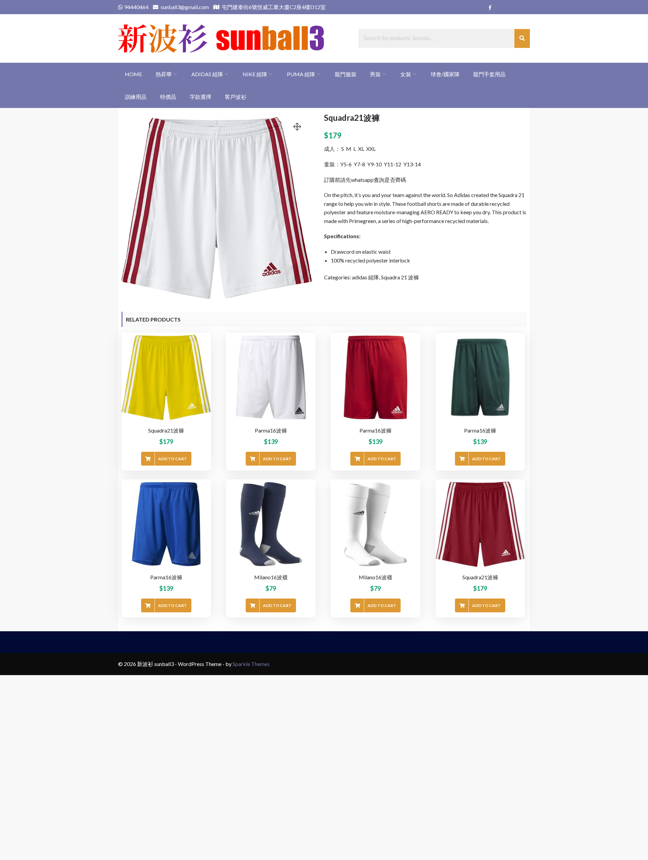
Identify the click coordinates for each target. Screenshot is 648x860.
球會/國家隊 (445, 74)
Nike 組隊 (255, 74)
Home (133, 74)
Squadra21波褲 (166, 430)
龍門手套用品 (489, 74)
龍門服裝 (345, 74)
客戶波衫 (235, 96)
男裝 (375, 74)
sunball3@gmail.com (184, 7)
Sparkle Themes (251, 664)
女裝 (405, 74)
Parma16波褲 (271, 430)
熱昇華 (164, 74)
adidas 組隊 (207, 74)
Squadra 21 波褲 (400, 277)
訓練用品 (135, 96)
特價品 (168, 96)
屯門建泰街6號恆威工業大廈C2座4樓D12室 (273, 7)
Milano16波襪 (271, 577)
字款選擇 (200, 96)
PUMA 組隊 (301, 74)
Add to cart (172, 458)
